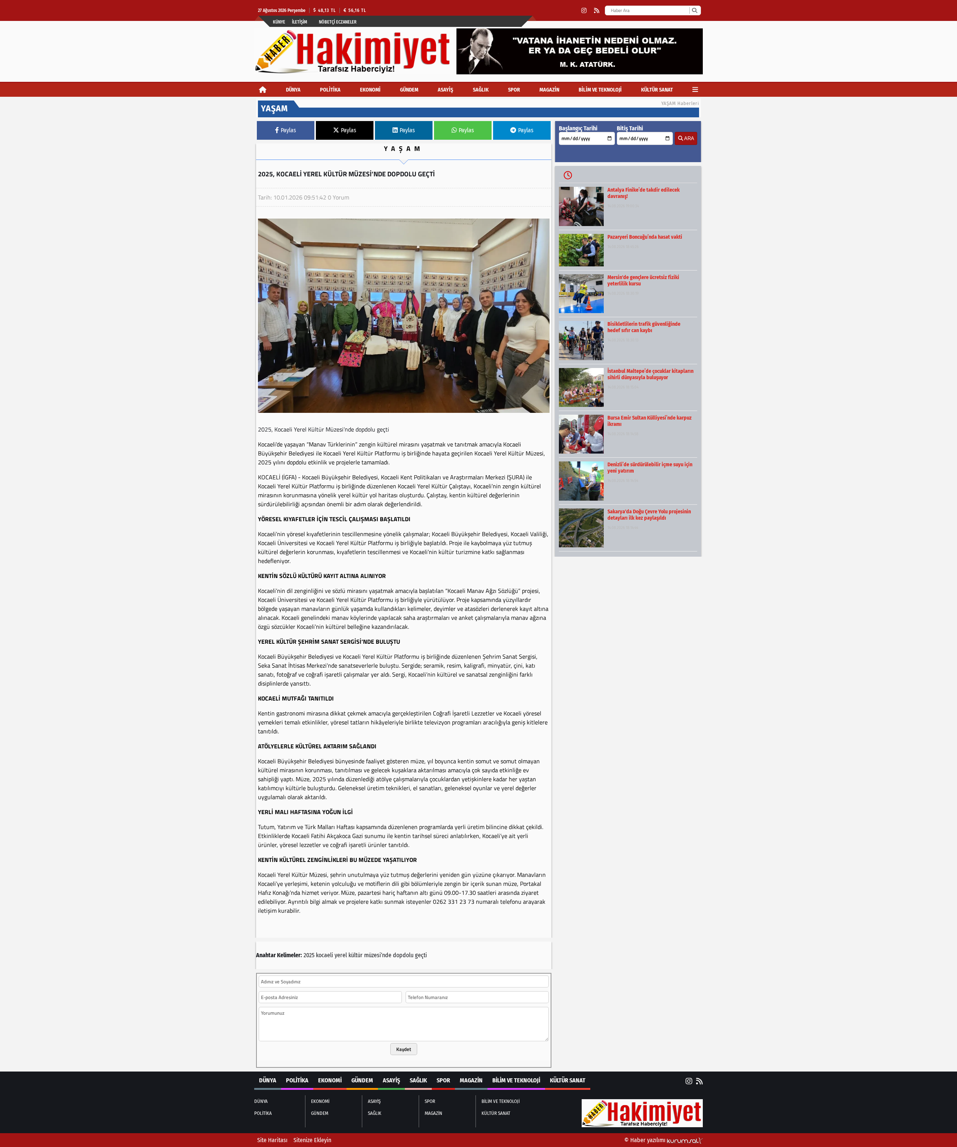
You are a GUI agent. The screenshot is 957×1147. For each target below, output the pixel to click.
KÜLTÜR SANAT (657, 90)
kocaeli (324, 955)
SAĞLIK (481, 90)
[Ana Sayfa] (262, 90)
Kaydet (403, 1049)
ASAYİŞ (445, 90)
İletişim (299, 22)
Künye (279, 22)
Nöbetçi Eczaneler (338, 22)
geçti (421, 955)
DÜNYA (293, 90)
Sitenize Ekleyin (312, 1140)
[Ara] (694, 10)
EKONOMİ (370, 90)
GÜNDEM (409, 90)
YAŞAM (404, 148)
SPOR (514, 90)
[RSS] (596, 10)
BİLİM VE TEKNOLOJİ (600, 90)
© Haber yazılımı (645, 1140)
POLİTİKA (330, 90)
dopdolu (403, 955)
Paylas (288, 130)
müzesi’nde (377, 955)
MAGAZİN (549, 90)
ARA (688, 138)
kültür (355, 955)
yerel (341, 955)
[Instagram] (584, 10)
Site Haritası (272, 1140)
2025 (309, 955)
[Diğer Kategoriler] (695, 90)
